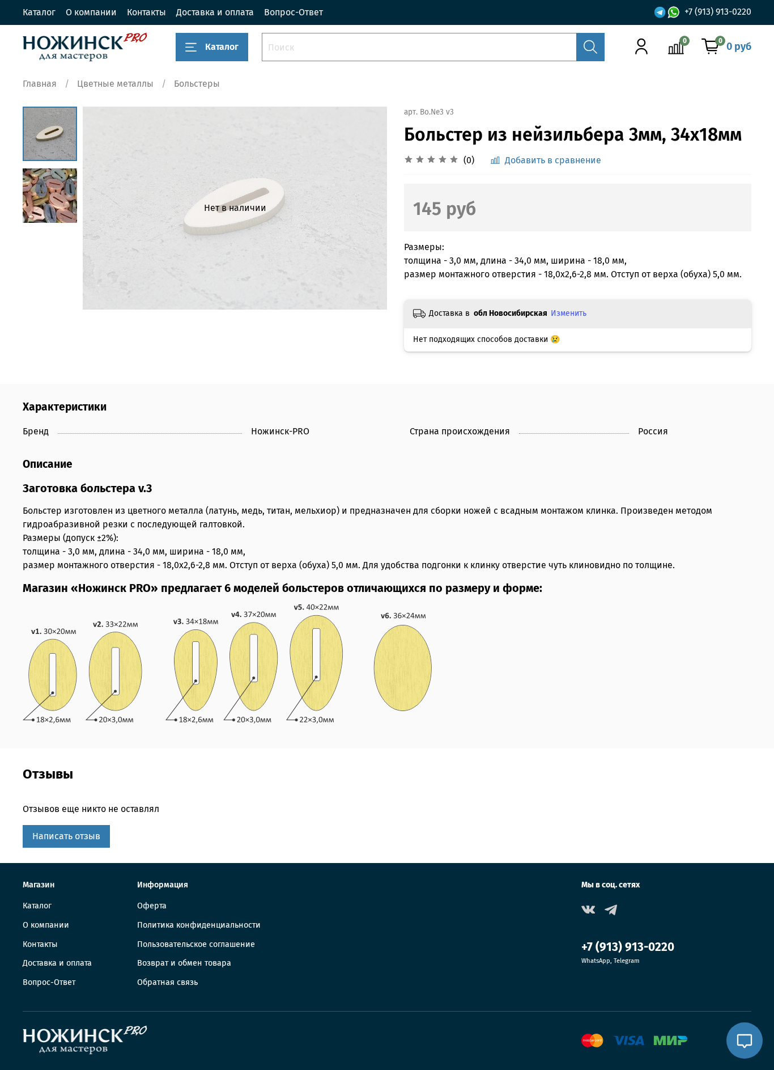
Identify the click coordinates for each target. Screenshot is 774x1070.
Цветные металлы (115, 83)
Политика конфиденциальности (199, 925)
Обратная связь (167, 982)
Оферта (152, 906)
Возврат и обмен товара (184, 963)
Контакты (146, 12)
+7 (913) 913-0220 (717, 11)
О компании (91, 12)
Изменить (568, 313)
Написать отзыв (66, 836)
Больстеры (197, 83)
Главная (40, 83)
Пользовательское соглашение (196, 944)
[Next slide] (364, 208)
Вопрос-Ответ (293, 12)
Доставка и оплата (215, 12)
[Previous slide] (105, 208)
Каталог (39, 12)
